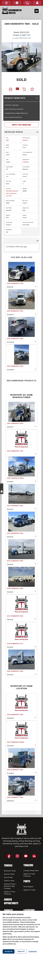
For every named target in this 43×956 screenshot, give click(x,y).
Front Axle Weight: (10, 174)
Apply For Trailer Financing (29, 875)
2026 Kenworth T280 (15, 283)
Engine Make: (26, 159)
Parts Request (28, 886)
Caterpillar (26, 162)
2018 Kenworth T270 (15, 643)
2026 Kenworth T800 (15, 770)
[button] (6, 3)
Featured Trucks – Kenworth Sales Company (10, 886)
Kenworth (25, 140)
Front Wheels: (26, 167)
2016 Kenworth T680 (15, 588)
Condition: (25, 145)
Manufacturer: (26, 138)
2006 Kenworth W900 (15, 478)
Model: (7, 145)
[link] (10, 90)
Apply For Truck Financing (9, 893)
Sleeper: (8, 215)
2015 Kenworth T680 (15, 561)
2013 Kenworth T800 (15, 506)
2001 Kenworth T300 (15, 451)
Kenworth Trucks (10, 871)
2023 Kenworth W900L (15, 742)
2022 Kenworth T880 (15, 714)
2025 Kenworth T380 (15, 366)
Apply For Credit (29, 890)
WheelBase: (9, 229)
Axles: (7, 152)
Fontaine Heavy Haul (30, 870)
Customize (32, 951)
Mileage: (25, 188)
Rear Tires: (25, 200)
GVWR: (24, 181)
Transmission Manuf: (28, 222)
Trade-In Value (9, 881)
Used (24, 147)
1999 (7, 140)
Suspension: (9, 222)
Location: (8, 188)
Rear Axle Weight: (10, 200)
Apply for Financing (21, 124)
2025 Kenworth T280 (15, 311)
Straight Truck (25, 35)
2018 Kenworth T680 (15, 671)
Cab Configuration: (27, 152)
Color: (7, 159)
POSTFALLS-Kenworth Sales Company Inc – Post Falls (12, 193)
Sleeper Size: (26, 208)
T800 (7, 147)
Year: (7, 138)
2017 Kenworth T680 (15, 616)
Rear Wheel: (9, 208)
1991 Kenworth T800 (15, 423)
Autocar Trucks (9, 874)
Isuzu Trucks (8, 877)
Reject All (21, 951)
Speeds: (25, 215)
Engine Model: (9, 167)
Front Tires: (25, 174)
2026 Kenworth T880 (15, 338)
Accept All (8, 951)
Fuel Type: (8, 181)
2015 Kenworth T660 (15, 533)
